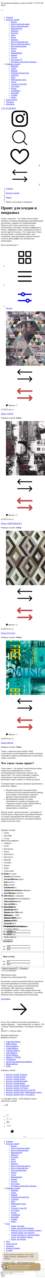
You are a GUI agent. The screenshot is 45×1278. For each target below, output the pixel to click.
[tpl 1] (25, 266)
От (4, 931)
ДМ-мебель (11, 1059)
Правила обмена (13, 1248)
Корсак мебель (12, 1046)
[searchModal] (19, 146)
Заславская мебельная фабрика (19, 1062)
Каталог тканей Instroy (15, 1083)
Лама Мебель (11, 1053)
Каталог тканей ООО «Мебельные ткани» (24, 1092)
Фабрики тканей (13, 64)
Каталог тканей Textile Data (17, 1086)
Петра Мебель (12, 1055)
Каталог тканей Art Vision (17, 1088)
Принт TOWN (7, 414)
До (4, 934)
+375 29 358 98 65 (8, 108)
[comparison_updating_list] (25, 384)
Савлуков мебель (13, 1042)
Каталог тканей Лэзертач (16, 1074)
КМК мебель (11, 1044)
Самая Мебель (12, 1048)
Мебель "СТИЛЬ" (13, 1057)
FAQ (8, 1241)
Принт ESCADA (8, 633)
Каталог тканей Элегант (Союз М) (20, 1090)
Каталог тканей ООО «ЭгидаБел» (20, 1094)
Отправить (24, 968)
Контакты (10, 104)
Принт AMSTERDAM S (11, 523)
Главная (9, 17)
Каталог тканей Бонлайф (16, 1081)
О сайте (9, 1250)
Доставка (10, 102)
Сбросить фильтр (9, 968)
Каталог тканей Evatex (15, 1079)
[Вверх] (1, 1267)
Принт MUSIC (7, 743)
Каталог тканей (12, 20)
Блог (8, 1224)
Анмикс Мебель (13, 1050)
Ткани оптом (11, 100)
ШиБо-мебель (12, 1064)
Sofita (8, 1066)
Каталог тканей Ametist (16, 1077)
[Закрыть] (25, 1136)
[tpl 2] (25, 285)
